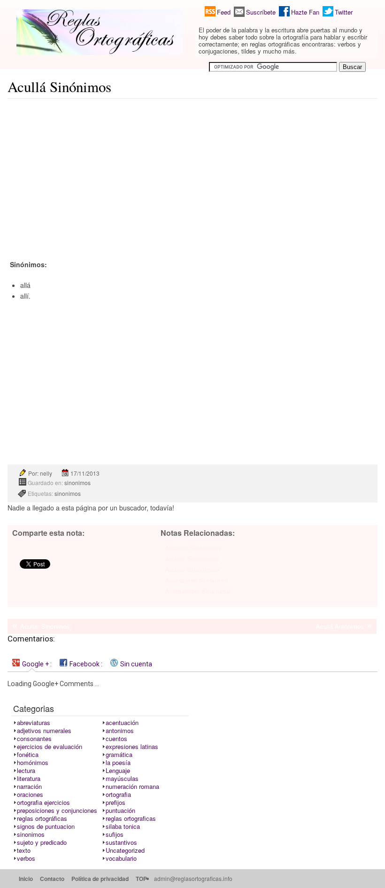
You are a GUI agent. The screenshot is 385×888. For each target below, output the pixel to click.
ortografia (118, 794)
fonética (27, 754)
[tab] (32, 664)
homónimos (32, 762)
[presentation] (32, 663)
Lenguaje (118, 770)
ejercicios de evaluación (49, 746)
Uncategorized (125, 850)
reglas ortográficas (42, 818)
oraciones (30, 794)
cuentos (116, 738)
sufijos (114, 834)
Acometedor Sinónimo (198, 591)
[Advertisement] (192, 172)
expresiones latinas (132, 746)
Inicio (26, 878)
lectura (26, 770)
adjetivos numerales (44, 730)
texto (24, 850)
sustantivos (121, 842)
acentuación (122, 722)
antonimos (120, 730)
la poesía (118, 762)
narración (29, 786)
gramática (119, 754)
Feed (224, 12)
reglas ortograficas (131, 818)
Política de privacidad (100, 878)
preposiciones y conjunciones (57, 810)
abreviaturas (33, 722)
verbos (26, 858)
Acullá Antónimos (340, 626)
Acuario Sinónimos (193, 547)
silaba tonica (123, 826)
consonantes (34, 738)
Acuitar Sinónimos (45, 626)
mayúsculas (122, 778)
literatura (28, 778)
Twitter (344, 12)
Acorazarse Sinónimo (196, 580)
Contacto (52, 878)
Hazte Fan (305, 12)
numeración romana (132, 786)
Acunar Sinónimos (192, 558)
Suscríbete (261, 12)
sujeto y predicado (42, 842)
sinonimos (77, 482)
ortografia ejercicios (43, 802)
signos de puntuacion (46, 826)
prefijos (115, 802)
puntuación (120, 810)
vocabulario (121, 858)
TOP (141, 878)
